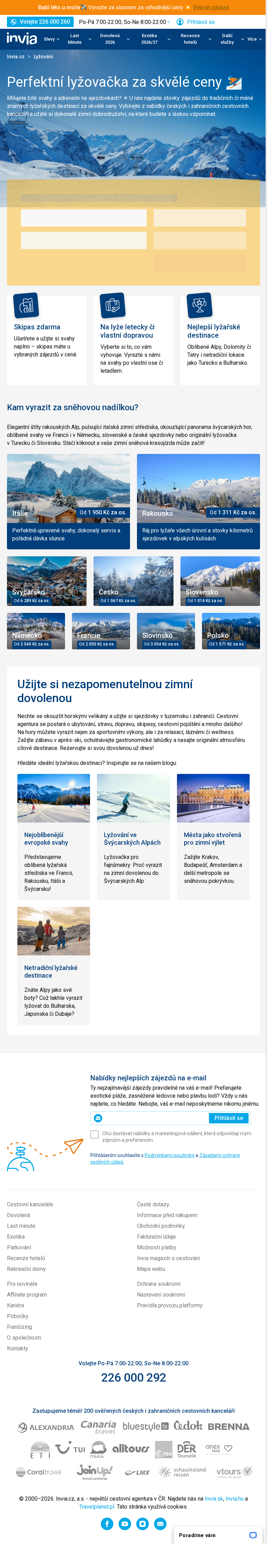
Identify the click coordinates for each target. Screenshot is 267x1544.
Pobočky (18, 1316)
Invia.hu (235, 1498)
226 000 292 (133, 1377)
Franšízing (19, 1327)
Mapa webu (151, 1269)
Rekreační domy (26, 1269)
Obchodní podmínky (161, 1226)
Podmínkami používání (169, 1155)
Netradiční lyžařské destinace (51, 971)
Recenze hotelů (26, 1258)
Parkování (19, 1247)
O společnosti (24, 1337)
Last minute (21, 1226)
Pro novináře (22, 1284)
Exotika (16, 1236)
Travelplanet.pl (96, 1506)
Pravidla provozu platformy (170, 1305)
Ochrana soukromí (158, 1284)
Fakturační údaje (156, 1236)
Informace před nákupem (167, 1215)
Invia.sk (214, 1498)
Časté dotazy (153, 1204)
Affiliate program (27, 1294)
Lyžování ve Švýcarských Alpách (132, 838)
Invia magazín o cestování (168, 1258)
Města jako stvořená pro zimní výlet (212, 838)
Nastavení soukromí (161, 1294)
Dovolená (18, 1215)
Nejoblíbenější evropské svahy (46, 838)
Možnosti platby (156, 1247)
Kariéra (15, 1305)
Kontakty (17, 1348)
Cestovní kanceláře (30, 1204)
